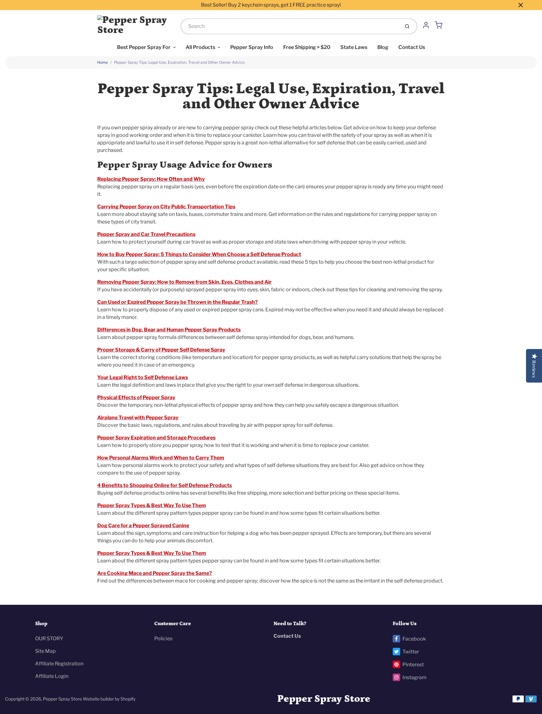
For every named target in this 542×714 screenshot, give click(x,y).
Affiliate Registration (59, 664)
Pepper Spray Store (62, 698)
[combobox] (290, 26)
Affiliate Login (51, 676)
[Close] (520, 5)
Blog (382, 47)
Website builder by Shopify (109, 698)
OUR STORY (49, 639)
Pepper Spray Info (251, 47)
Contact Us (411, 47)
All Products (200, 47)
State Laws (353, 47)
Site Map (45, 651)
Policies (163, 639)
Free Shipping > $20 (306, 47)
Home (102, 62)
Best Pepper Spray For (144, 47)
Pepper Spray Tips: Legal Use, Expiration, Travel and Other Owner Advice (179, 62)
